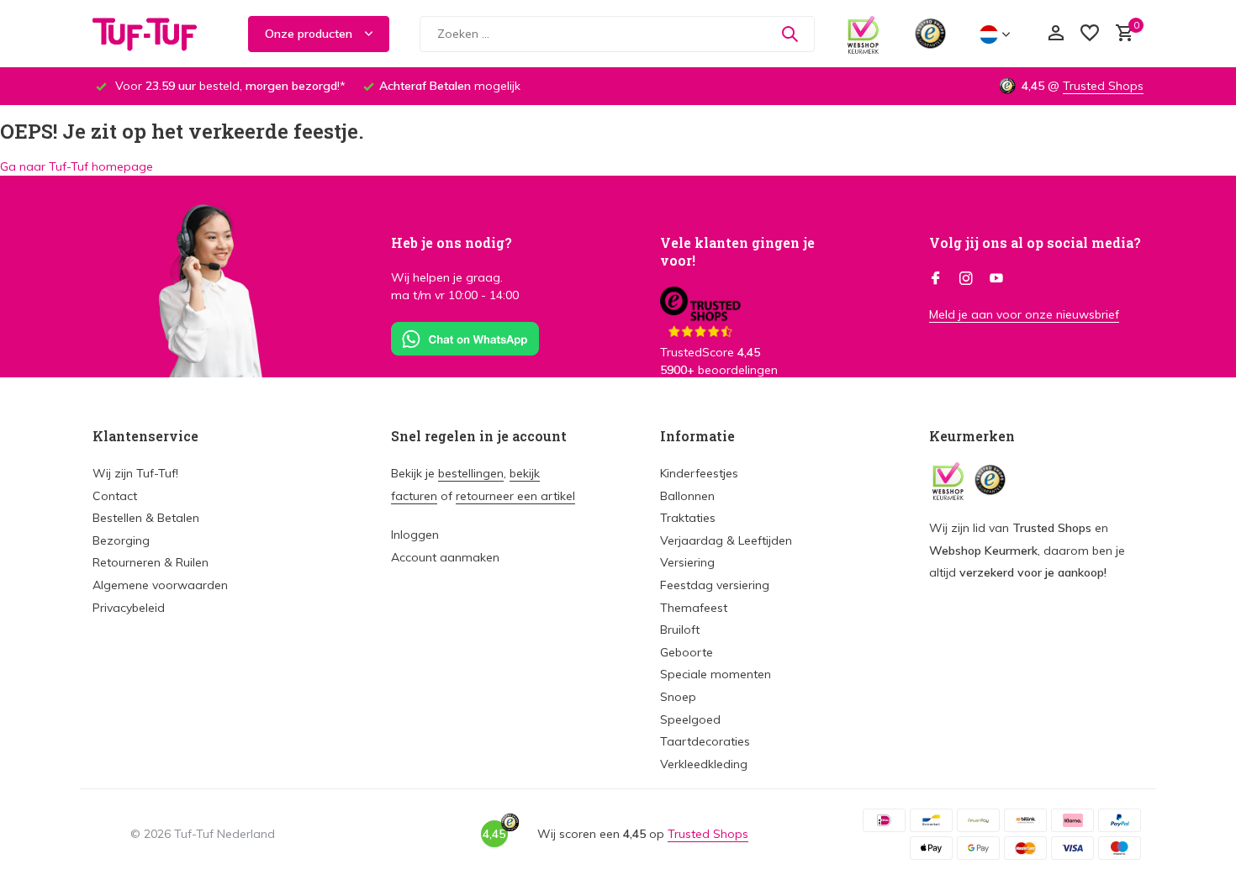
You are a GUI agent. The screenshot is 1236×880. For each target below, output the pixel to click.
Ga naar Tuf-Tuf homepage (76, 166)
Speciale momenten (715, 674)
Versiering (687, 562)
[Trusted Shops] (930, 33)
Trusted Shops (1103, 85)
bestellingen (471, 473)
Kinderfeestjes (699, 473)
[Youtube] (996, 279)
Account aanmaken (445, 557)
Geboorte (686, 652)
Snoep (678, 696)
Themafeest (693, 607)
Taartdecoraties (705, 741)
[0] (1120, 34)
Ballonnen (687, 495)
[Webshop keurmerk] (863, 33)
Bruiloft (680, 629)
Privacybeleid (128, 607)
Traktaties (688, 517)
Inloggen (415, 534)
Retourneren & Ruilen (150, 562)
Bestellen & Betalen (145, 517)
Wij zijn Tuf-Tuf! (135, 473)
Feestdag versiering (714, 585)
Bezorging (121, 540)
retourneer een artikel (515, 495)
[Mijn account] (1056, 34)
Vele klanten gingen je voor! (737, 251)
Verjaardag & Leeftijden (726, 540)
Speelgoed (690, 719)
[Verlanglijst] (1089, 34)
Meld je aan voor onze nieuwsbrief (1024, 314)
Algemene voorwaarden (160, 585)
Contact (114, 495)
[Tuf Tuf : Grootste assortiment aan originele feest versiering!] (155, 33)
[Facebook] (936, 279)
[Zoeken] (789, 33)
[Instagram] (966, 279)
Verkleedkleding (703, 764)
